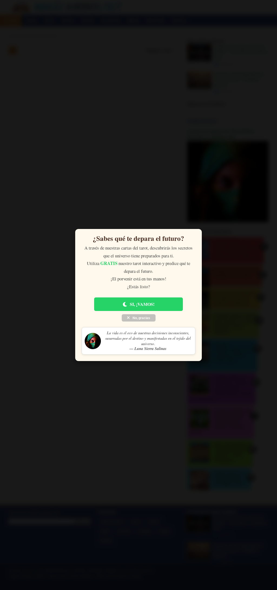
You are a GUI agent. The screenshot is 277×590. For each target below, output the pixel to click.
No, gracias (141, 318)
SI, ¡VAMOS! (142, 304)
